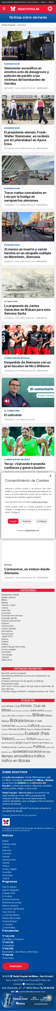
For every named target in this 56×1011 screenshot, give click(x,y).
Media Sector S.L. (33, 531)
